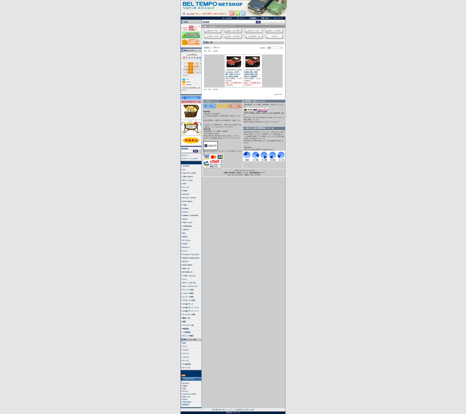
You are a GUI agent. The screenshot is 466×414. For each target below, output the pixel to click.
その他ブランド (188, 304)
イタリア (186, 357)
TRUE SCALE (187, 222)
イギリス (186, 350)
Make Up (186, 396)
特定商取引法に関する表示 (244, 410)
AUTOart (184, 155)
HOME (205, 26)
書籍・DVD (186, 318)
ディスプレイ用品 (189, 314)
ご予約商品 (187, 332)
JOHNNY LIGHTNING (190, 215)
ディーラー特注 (188, 290)
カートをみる (227, 18)
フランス (186, 353)
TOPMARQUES (187, 226)
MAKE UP (186, 268)
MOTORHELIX (187, 272)
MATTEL (185, 261)
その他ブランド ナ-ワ (191, 311)
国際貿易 (186, 404)
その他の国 (187, 364)
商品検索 (184, 149)
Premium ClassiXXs (191, 254)
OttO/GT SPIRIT (189, 198)
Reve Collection (190, 286)
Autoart (186, 383)
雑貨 (184, 321)
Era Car (186, 187)
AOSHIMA (186, 166)
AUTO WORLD (187, 201)
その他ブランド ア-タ (191, 307)
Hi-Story (186, 240)
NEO (184, 233)
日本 (184, 343)
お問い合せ (265, 18)
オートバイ (187, 368)
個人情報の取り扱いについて (222, 410)
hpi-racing (187, 180)
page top (279, 94)
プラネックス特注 (189, 300)
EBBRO (185, 191)
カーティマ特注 (188, 297)
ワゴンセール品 (188, 325)
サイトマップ (278, 18)
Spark (185, 219)
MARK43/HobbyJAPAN (191, 258)
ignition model (189, 173)
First (185, 251)
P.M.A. (185, 391)
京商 (184, 388)
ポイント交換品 (188, 336)
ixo (184, 169)
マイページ (240, 18)
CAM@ (185, 205)
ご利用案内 (253, 18)
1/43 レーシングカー (191, 158)
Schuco (185, 212)
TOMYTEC (186, 230)
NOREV (185, 237)
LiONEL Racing (189, 276)
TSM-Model (187, 402)
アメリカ (186, 361)
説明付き (207, 47)
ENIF (185, 184)
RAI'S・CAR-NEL (189, 283)
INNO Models (188, 177)
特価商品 (186, 329)
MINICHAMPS (187, 265)
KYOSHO (185, 208)
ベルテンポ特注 (188, 293)
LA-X (185, 279)
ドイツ (185, 346)
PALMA (185, 244)
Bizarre (186, 247)
